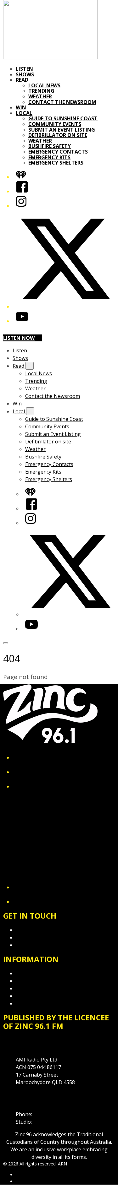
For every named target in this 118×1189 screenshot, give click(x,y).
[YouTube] (22, 321)
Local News (44, 85)
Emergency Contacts (58, 151)
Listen (24, 68)
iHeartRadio (28, 1181)
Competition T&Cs (37, 980)
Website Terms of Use (42, 995)
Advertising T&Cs (36, 988)
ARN (20, 1175)
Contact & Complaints (41, 929)
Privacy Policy (31, 973)
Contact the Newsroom (62, 102)
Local (24, 113)
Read (22, 79)
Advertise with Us (36, 937)
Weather (40, 96)
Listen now (19, 337)
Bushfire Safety (49, 146)
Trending (41, 90)
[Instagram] (21, 205)
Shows (25, 74)
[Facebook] (22, 191)
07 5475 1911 (48, 1114)
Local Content (32, 1003)
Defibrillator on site (57, 135)
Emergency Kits (49, 157)
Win (21, 107)
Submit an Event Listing (61, 129)
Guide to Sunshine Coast (63, 118)
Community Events (54, 124)
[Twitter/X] (65, 306)
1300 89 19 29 (49, 1121)
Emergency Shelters (55, 162)
